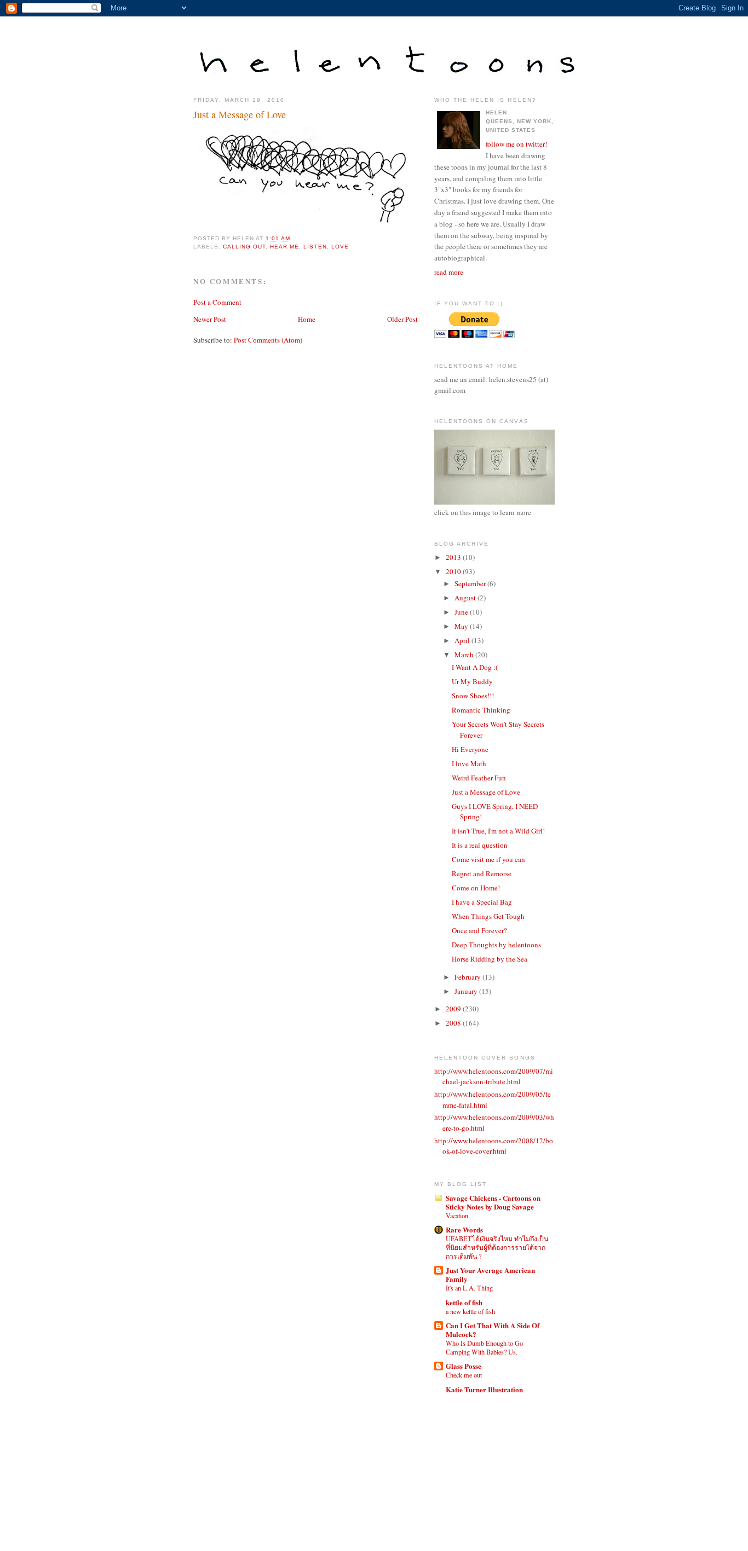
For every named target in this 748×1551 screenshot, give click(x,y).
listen (314, 247)
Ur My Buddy (472, 681)
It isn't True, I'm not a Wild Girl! (498, 831)
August (465, 598)
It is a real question (480, 845)
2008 (454, 1023)
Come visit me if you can (488, 859)
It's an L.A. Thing (469, 1287)
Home (306, 319)
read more (448, 272)
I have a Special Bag (482, 902)
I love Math (469, 763)
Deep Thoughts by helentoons (496, 945)
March (464, 654)
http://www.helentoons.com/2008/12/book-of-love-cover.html (493, 1146)
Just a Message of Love (239, 114)
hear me (284, 247)
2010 (454, 571)
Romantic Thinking (481, 710)
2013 (454, 557)
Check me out (464, 1374)
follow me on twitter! (516, 144)
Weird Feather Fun (479, 778)
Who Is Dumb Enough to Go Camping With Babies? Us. (484, 1347)
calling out (244, 247)
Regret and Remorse (481, 873)
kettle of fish (464, 1302)
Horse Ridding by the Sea (489, 959)
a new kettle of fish (470, 1311)
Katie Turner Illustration (484, 1389)
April (462, 640)
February (468, 977)
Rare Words (464, 1229)
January (466, 991)
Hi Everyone (470, 749)
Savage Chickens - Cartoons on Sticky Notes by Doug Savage (493, 1202)
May (462, 626)
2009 (454, 1009)
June (462, 612)
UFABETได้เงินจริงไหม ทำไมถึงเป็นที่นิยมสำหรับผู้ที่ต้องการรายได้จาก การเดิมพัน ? (497, 1247)
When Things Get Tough (488, 916)
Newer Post (209, 319)
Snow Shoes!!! (473, 696)
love (340, 247)
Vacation (457, 1215)
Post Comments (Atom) (268, 340)
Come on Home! (476, 888)
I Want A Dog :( (475, 667)
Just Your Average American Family (490, 1274)
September (470, 583)
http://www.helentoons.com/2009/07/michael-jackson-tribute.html (493, 1076)
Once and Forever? (479, 930)
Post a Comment (217, 302)
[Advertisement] (483, 1462)
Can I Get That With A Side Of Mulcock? (492, 1329)
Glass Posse (463, 1366)
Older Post (402, 319)
